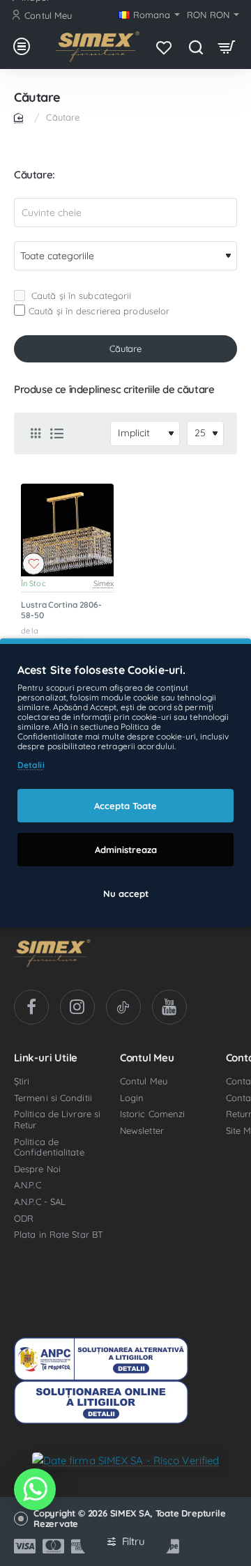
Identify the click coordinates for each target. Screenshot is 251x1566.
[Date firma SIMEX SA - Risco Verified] (126, 1459)
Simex (103, 583)
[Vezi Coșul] (227, 46)
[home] (21, 116)
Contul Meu (147, 1058)
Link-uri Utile (45, 1058)
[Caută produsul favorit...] (195, 46)
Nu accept (126, 893)
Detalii (31, 765)
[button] (33, 564)
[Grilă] (35, 433)
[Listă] (56, 433)
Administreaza (126, 849)
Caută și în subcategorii (80, 295)
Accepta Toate (125, 805)
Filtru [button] (133, 1541)
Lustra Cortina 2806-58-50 (61, 610)
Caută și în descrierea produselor (99, 310)
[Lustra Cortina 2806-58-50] (67, 530)
